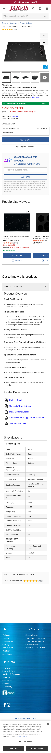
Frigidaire (15, 116)
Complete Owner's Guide (20, 406)
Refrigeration (7, 641)
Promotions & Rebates (35, 638)
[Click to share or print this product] (44, 36)
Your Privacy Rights (25, 741)
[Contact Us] (40, 8)
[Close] (48, 724)
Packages (6, 635)
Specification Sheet (17, 423)
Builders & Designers (11, 674)
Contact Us (7, 680)
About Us (6, 677)
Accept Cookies (37, 748)
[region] (25, 737)
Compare (18, 260)
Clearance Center (33, 644)
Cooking (5, 23)
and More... (7, 654)
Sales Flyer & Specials (35, 641)
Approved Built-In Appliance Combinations (28, 418)
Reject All (13, 748)
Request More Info (27, 147)
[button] (4, 8)
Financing (6, 668)
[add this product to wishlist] (44, 42)
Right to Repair (16, 400)
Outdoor (6, 651)
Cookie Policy (21, 736)
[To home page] (18, 8)
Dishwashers (7, 647)
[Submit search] (45, 16)
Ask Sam (25, 177)
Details (43, 103)
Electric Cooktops (26, 23)
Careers (5, 683)
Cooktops (13, 23)
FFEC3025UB (13, 119)
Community (7, 686)
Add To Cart (25, 140)
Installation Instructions (19, 412)
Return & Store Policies (35, 647)
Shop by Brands (32, 635)
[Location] (33, 8)
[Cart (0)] (47, 8)
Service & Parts (8, 671)
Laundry (5, 638)
